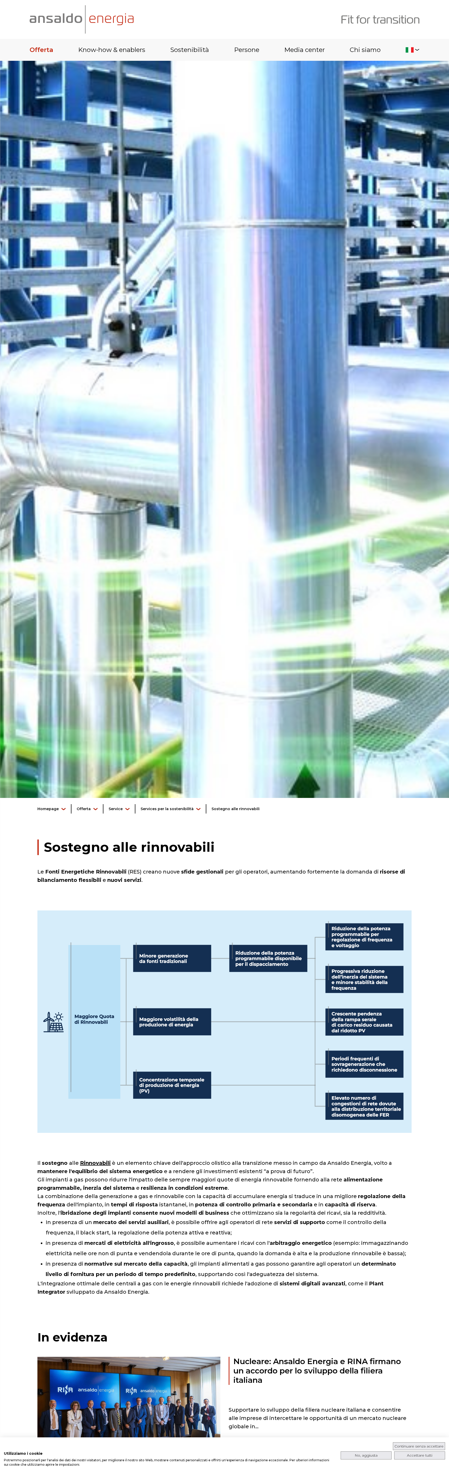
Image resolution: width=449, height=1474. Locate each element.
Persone (246, 50)
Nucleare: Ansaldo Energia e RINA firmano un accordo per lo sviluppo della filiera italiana (317, 1371)
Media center (304, 50)
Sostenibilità (189, 50)
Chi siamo (365, 50)
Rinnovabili (95, 1163)
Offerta (41, 50)
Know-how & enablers (111, 50)
